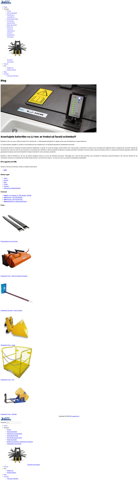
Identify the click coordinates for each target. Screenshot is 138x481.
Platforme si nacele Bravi (14, 434)
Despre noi (10, 68)
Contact (6, 74)
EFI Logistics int (74, 416)
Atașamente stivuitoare (14, 443)
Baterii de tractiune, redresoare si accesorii (20, 442)
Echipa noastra (11, 70)
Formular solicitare (12, 76)
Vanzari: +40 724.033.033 (13, 197)
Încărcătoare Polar (12, 19)
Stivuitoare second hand (14, 438)
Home (5, 7)
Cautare (3, 422)
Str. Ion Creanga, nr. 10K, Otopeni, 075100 (17, 195)
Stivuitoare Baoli (12, 13)
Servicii (6, 64)
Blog (5, 72)
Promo (9, 11)
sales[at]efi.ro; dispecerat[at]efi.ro (15, 201)
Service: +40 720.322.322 (13, 199)
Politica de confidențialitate (12, 188)
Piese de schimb (12, 25)
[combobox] (13, 422)
